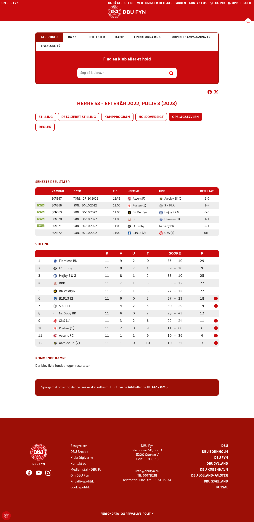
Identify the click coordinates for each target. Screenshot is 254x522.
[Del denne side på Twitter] (216, 93)
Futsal (222, 487)
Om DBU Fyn (10, 3)
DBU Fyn (221, 457)
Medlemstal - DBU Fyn (86, 469)
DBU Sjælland (216, 481)
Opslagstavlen (185, 117)
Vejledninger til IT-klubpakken (161, 3)
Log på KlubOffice (120, 3)
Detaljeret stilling (78, 117)
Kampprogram (117, 117)
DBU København (214, 469)
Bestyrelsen (79, 446)
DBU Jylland (217, 463)
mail (131, 387)
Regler (45, 127)
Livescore (48, 46)
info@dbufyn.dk (147, 471)
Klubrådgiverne (81, 457)
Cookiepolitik (80, 487)
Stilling (46, 117)
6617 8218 (160, 387)
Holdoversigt (151, 117)
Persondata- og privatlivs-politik (127, 514)
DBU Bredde (79, 452)
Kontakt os (198, 3)
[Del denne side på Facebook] (210, 93)
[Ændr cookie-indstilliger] (6, 515)
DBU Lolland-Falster (209, 475)
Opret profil (241, 3)
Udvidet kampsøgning (189, 37)
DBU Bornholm (215, 452)
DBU (224, 446)
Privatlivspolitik (82, 481)
